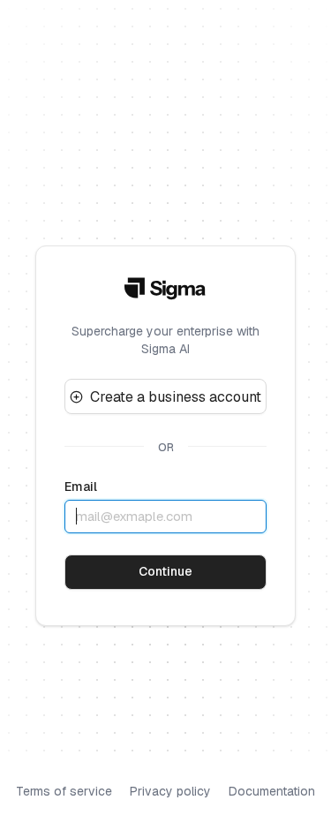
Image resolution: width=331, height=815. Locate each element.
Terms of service (64, 791)
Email (80, 486)
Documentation (272, 791)
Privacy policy (170, 791)
